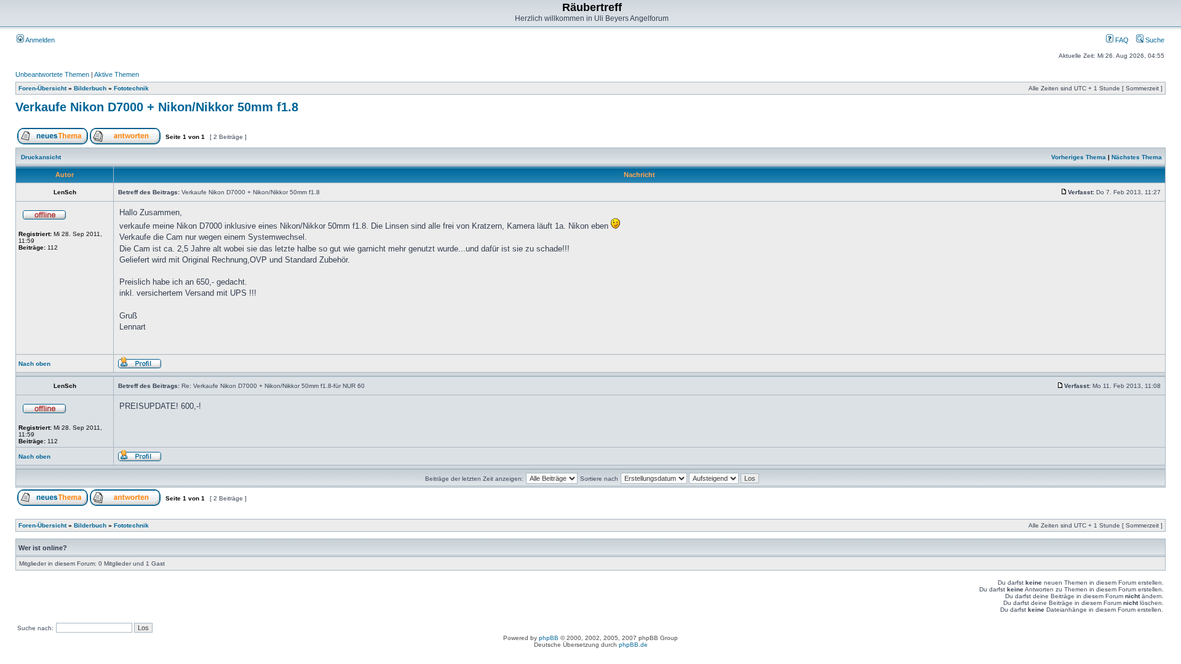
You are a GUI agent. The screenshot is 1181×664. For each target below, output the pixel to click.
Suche (1153, 40)
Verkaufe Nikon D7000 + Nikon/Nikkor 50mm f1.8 (156, 107)
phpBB (549, 637)
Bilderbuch (90, 88)
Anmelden (39, 40)
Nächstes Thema (1136, 157)
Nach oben (34, 363)
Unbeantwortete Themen (52, 74)
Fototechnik (131, 88)
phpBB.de (633, 644)
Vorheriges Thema (1078, 157)
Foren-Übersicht (42, 88)
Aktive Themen (116, 74)
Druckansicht (41, 157)
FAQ (1121, 40)
